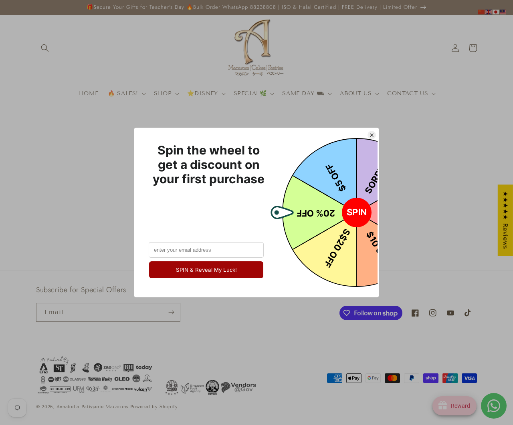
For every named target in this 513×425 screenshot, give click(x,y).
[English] (489, 11)
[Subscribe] (171, 312)
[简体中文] (481, 11)
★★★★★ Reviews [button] (505, 220)
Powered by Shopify (154, 406)
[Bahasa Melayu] (503, 11)
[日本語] (496, 11)
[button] (45, 48)
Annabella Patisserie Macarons (92, 406)
